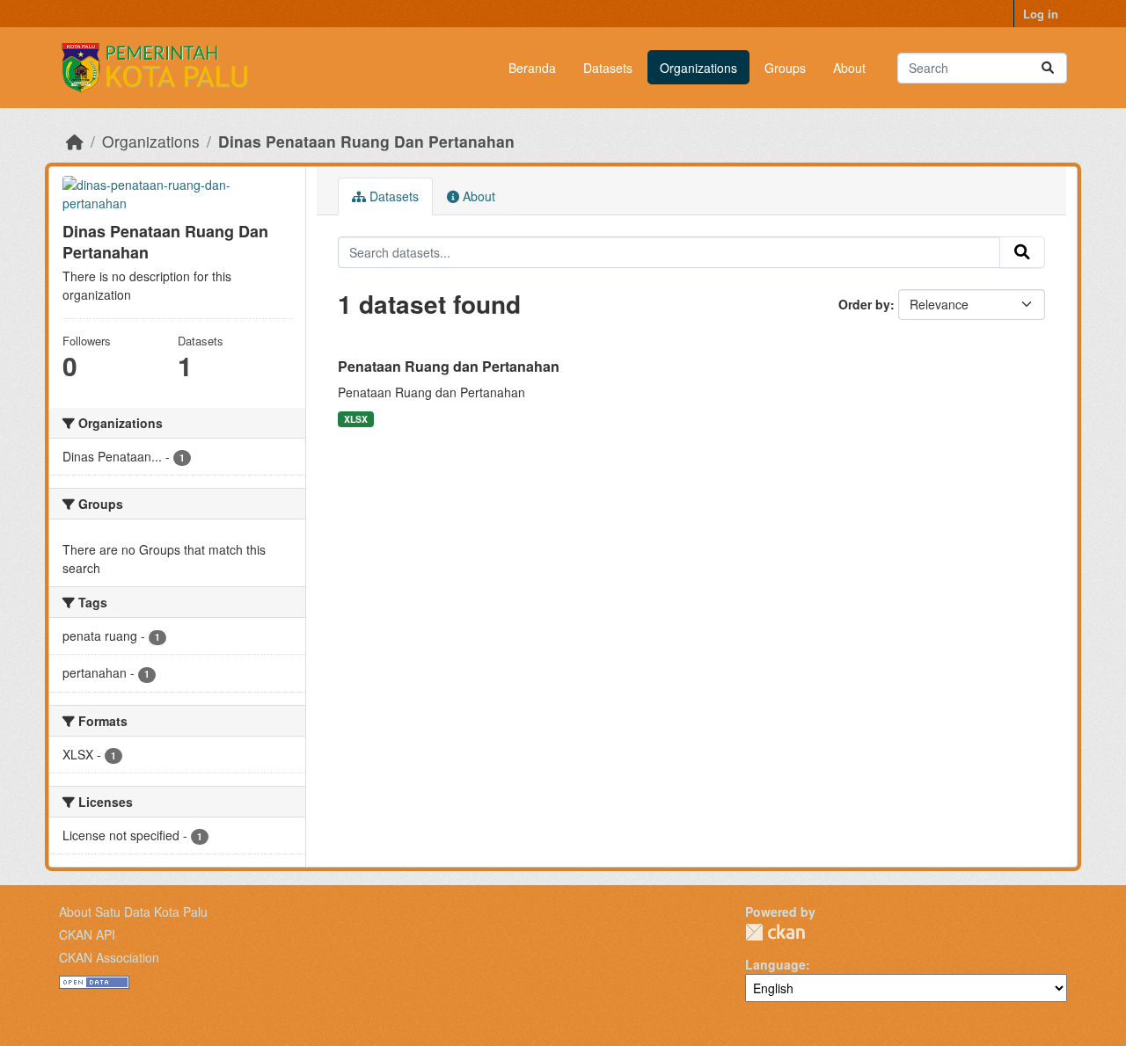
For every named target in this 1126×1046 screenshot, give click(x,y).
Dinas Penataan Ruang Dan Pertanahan (366, 141)
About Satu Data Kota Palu (133, 911)
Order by (864, 304)
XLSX (356, 418)
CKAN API (87, 934)
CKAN (775, 932)
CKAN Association (109, 957)
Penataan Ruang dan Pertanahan (448, 366)
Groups (785, 67)
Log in (1040, 13)
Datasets (607, 67)
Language (775, 964)
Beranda (532, 67)
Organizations (698, 67)
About (849, 67)
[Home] (75, 141)
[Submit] (1047, 68)
